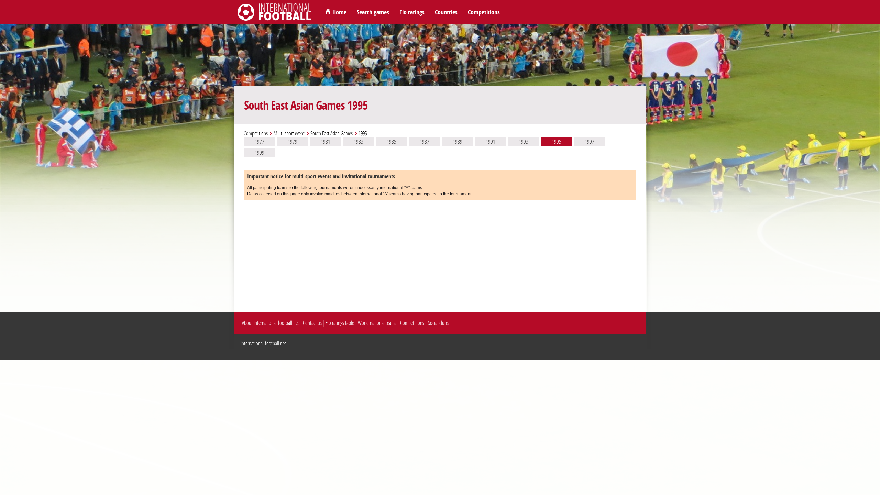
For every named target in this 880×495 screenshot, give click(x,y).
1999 (259, 152)
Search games (373, 12)
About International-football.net (270, 323)
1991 (490, 141)
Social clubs (438, 323)
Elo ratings (412, 12)
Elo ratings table (340, 323)
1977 (259, 141)
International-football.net (263, 343)
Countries (446, 12)
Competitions (484, 12)
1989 (457, 141)
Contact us (312, 323)
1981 (325, 141)
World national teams (377, 323)
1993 (523, 141)
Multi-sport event (289, 133)
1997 (589, 141)
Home (339, 12)
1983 (358, 141)
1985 (391, 141)
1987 (424, 141)
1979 (292, 141)
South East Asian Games (331, 133)
